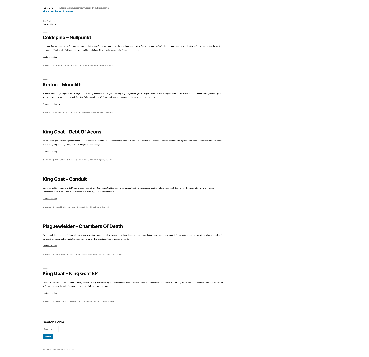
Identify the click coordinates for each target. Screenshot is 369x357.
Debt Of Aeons (83, 160)
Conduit (82, 207)
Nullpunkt (109, 65)
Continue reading (51, 57)
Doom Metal (94, 65)
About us (68, 11)
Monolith (109, 112)
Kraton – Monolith (62, 84)
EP (98, 301)
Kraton (93, 112)
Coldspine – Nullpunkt (67, 37)
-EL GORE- (48, 7)
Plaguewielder (117, 254)
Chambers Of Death (85, 254)
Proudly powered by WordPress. (62, 349)
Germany (102, 65)
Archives (56, 11)
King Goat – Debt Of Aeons (72, 132)
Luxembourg (101, 112)
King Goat (108, 160)
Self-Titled (111, 301)
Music (46, 11)
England (101, 160)
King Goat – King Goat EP (70, 273)
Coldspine (85, 65)
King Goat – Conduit (65, 179)
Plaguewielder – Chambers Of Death (83, 226)
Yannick (48, 65)
